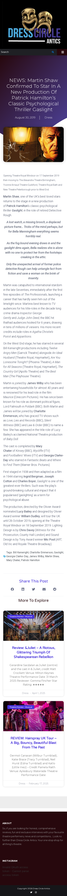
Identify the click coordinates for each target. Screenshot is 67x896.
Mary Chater (13, 560)
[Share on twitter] (33, 589)
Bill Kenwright (21, 552)
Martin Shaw (52, 556)
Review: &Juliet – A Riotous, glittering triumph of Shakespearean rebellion (33, 652)
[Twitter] (31, 892)
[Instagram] (36, 892)
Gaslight (58, 552)
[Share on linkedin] (23, 589)
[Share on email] (44, 589)
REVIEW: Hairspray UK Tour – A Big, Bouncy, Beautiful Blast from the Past (34, 742)
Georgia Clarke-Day (17, 556)
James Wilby (36, 556)
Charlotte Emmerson (41, 552)
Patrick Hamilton (30, 560)
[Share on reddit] (54, 589)
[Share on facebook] (12, 589)
